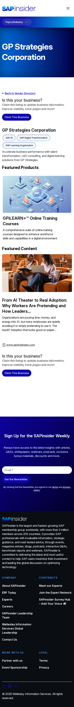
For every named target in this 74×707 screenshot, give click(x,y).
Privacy (44, 667)
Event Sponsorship (14, 667)
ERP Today (9, 592)
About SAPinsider (14, 585)
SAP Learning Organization (19, 145)
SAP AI (9, 137)
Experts (7, 599)
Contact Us (9, 639)
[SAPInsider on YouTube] (16, 687)
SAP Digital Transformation (33, 137)
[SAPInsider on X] (4, 687)
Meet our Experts (50, 585)
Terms (43, 660)
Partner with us (12, 660)
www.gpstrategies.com (20, 345)
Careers (7, 606)
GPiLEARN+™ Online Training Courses (30, 221)
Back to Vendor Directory (20, 93)
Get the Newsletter (15, 479)
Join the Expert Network (55, 592)
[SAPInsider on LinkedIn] (10, 687)
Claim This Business (16, 117)
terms (55, 487)
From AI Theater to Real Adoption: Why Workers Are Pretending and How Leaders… (34, 306)
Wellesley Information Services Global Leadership (16, 628)
